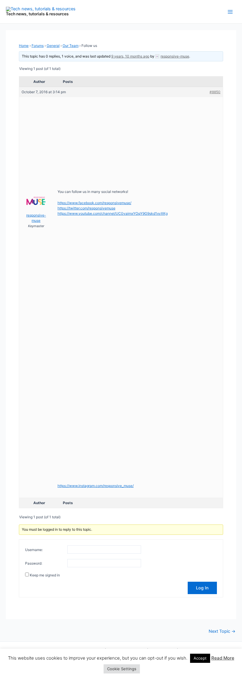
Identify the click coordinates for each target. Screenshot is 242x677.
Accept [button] (200, 658)
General (53, 45)
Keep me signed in (45, 575)
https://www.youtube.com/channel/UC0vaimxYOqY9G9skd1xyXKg (113, 213)
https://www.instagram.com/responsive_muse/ (96, 485)
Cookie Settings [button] (121, 668)
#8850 (215, 92)
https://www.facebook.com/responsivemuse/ (94, 203)
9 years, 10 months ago (130, 56)
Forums (38, 45)
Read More (222, 658)
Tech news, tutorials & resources (37, 14)
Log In (202, 588)
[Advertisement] (121, 141)
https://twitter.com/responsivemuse (86, 208)
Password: (33, 563)
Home (24, 45)
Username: (34, 549)
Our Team (71, 45)
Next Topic (222, 631)
